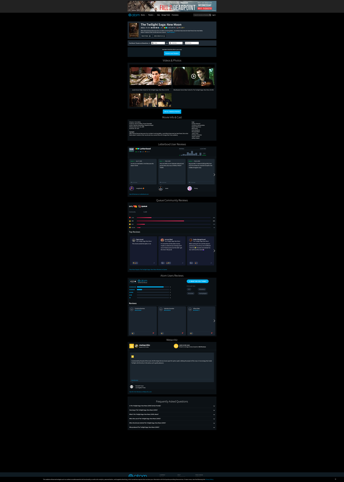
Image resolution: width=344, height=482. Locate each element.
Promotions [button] (175, 15)
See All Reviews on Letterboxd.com (139, 194)
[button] (158, 43)
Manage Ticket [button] (166, 15)
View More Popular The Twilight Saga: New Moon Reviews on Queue (148, 269)
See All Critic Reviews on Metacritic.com (140, 392)
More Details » (171, 32)
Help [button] (158, 15)
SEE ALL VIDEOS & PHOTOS (172, 111)
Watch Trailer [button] (145, 36)
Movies (143, 15)
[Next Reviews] (214, 175)
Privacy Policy (210, 479)
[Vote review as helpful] (133, 333)
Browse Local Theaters (172, 53)
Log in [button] (214, 15)
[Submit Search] (210, 15)
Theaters (150, 15)
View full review (134, 380)
